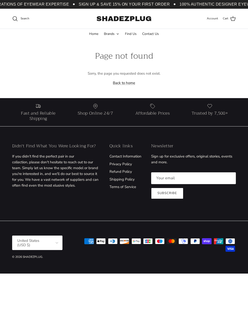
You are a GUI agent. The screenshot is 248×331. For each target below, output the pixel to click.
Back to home (124, 82)
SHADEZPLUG (32, 257)
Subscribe (167, 193)
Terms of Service (122, 186)
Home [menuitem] (93, 34)
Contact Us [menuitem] (150, 34)
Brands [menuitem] (109, 34)
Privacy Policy (120, 164)
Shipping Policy (122, 179)
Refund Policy (120, 171)
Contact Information (125, 156)
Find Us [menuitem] (131, 34)
